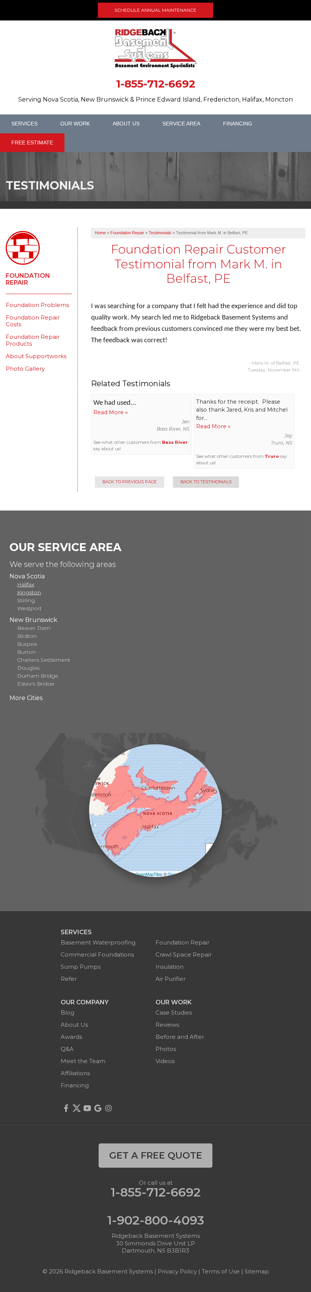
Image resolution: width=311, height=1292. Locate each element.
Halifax (25, 584)
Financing (237, 124)
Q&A (67, 1048)
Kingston (29, 592)
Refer (69, 978)
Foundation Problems (37, 305)
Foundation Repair (28, 279)
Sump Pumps (81, 966)
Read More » (110, 412)
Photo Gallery (25, 368)
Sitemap (257, 1271)
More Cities (25, 698)
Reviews (167, 1024)
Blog (67, 1012)
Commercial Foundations (97, 954)
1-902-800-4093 (155, 1220)
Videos (165, 1061)
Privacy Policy (177, 1271)
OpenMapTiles (148, 874)
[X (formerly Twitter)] (76, 1108)
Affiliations (75, 1073)
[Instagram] (108, 1108)
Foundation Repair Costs (33, 321)
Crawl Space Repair (184, 954)
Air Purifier (170, 978)
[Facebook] (66, 1108)
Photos (166, 1048)
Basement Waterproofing (98, 942)
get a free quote (155, 1155)
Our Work (75, 124)
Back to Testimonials (206, 481)
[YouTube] (87, 1108)
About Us (126, 124)
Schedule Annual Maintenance (155, 10)
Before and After (180, 1036)
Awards (71, 1036)
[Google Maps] (97, 1108)
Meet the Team (83, 1061)
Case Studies (174, 1012)
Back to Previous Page (129, 481)
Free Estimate (32, 142)
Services (24, 124)
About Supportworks (36, 356)
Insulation (170, 966)
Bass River (175, 442)
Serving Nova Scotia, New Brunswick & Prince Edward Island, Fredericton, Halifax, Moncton (155, 99)
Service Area (181, 124)
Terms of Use (221, 1271)
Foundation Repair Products (33, 340)
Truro (272, 456)
